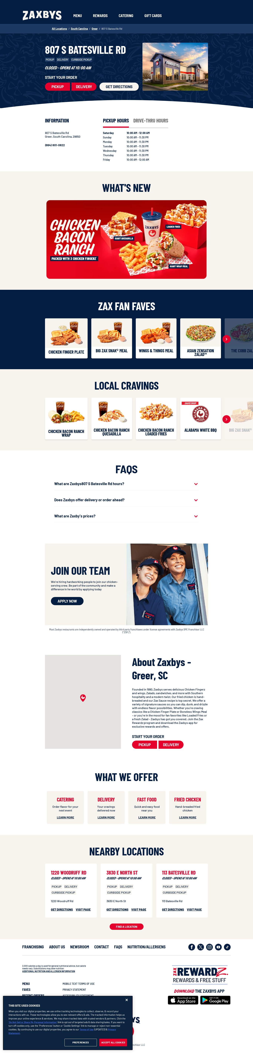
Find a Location (126, 926)
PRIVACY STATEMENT (74, 989)
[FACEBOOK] (191, 947)
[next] (226, 339)
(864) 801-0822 (55, 145)
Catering (126, 15)
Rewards (100, 15)
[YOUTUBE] (218, 947)
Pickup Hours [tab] (116, 120)
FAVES (26, 990)
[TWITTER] (200, 947)
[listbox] (126, 339)
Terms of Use (87, 1029)
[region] (68, 1023)
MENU (26, 984)
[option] (67, 338)
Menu (77, 15)
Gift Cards (153, 15)
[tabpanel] (130, 146)
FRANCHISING (33, 946)
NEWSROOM (79, 946)
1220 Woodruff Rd (68, 872)
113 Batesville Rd (179, 872)
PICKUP (57, 86)
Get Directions (119, 86)
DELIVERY (84, 86)
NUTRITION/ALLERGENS (146, 946)
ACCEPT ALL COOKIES (113, 1042)
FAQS (118, 946)
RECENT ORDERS (33, 995)
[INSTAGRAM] (209, 947)
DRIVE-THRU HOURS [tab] (150, 120)
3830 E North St (122, 872)
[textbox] (170, 708)
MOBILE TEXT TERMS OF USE (79, 983)
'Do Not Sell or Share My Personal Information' (33, 1022)
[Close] (127, 1000)
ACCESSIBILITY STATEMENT (78, 995)
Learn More (65, 817)
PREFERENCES (80, 1042)
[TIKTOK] (227, 947)
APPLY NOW (67, 601)
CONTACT (101, 946)
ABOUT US (57, 946)
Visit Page (83, 909)
